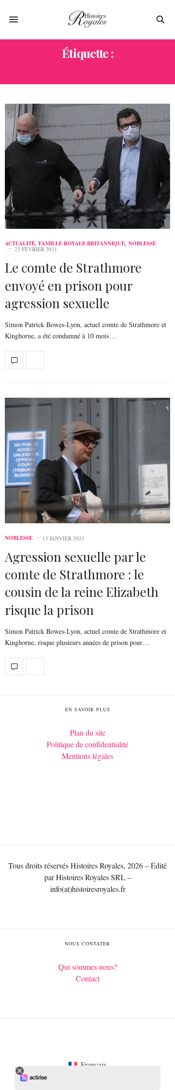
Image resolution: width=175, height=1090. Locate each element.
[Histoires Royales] (87, 19)
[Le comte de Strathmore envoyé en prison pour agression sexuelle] (87, 166)
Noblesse (142, 243)
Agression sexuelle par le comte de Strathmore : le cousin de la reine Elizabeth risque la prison (81, 583)
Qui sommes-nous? (87, 966)
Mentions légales (87, 756)
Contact (88, 978)
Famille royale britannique (81, 243)
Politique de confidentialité (87, 744)
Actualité (20, 243)
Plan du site (87, 732)
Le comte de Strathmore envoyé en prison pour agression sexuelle (73, 285)
